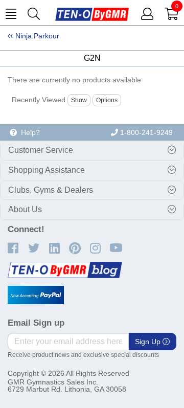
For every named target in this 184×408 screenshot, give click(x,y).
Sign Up (149, 341)
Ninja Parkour (37, 36)
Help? (28, 132)
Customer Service (40, 150)
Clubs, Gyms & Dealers (50, 190)
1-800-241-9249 (145, 132)
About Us (25, 209)
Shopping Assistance (46, 170)
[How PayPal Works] (36, 295)
